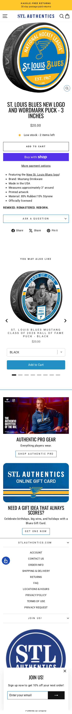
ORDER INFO (36, 564)
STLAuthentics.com (35, 542)
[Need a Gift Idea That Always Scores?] (36, 482)
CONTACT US (36, 558)
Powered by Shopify (36, 710)
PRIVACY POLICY (35, 595)
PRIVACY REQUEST (36, 607)
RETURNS (36, 576)
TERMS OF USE (36, 601)
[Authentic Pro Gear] (36, 415)
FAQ (35, 583)
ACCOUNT (36, 552)
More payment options (36, 165)
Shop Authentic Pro (36, 454)
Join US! (35, 618)
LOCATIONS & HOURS (36, 589)
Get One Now (36, 531)
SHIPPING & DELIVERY (36, 570)
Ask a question (36, 218)
